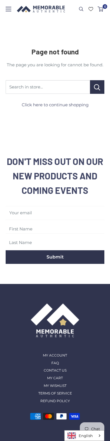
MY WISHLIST (55, 385)
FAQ (55, 363)
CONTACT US (55, 370)
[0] (100, 9)
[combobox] (84, 435)
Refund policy (55, 401)
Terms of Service (55, 393)
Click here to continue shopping (55, 104)
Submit (55, 257)
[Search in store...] (97, 87)
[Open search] (81, 9)
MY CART (55, 378)
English (86, 435)
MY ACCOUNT (55, 355)
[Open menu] (8, 9)
